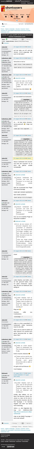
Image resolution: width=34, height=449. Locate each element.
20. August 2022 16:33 (19, 47)
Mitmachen (17, 18)
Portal (6, 14)
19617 (8, 68)
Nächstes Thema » (28, 426)
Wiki (17, 14)
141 (7, 55)
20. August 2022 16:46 (19, 158)
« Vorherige (14, 39)
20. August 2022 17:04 (19, 339)
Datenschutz (12, 441)
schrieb (23, 78)
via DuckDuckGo (29, 24)
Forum (12, 14)
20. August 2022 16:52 (19, 200)
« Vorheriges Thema (16, 426)
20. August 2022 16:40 (19, 93)
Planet (28, 14)
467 (7, 210)
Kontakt (6, 441)
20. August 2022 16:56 (19, 276)
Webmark (4, 201)
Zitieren (29, 47)
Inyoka (8, 435)
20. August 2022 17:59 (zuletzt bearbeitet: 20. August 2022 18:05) (21, 375)
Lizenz (2, 441)
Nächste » (29, 39)
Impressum (18, 441)
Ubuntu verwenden (10, 29)
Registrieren (30, 3)
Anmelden (23, 3)
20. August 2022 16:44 (19, 135)
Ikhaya (22, 14)
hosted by (3, 1)
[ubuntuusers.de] (12, 9)
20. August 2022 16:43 (19, 119)
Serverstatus (25, 441)
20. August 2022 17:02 (19, 320)
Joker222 (4, 47)
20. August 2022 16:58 (19, 291)
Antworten (6, 43)
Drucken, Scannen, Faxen (22, 29)
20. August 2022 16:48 (19, 171)
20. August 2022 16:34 (19, 74)
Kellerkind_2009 (6, 58)
